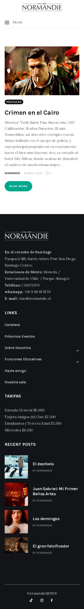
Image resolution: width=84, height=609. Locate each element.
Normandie (44, 470)
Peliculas (14, 102)
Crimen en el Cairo (32, 112)
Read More (18, 186)
